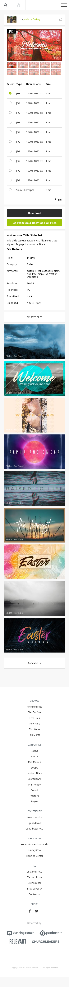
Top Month (34, 734)
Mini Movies (34, 762)
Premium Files (34, 706)
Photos (34, 756)
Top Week (34, 729)
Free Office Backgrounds (34, 844)
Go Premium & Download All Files (35, 223)
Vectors (34, 795)
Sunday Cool (34, 850)
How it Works (34, 817)
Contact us (34, 894)
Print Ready (34, 784)
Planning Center (34, 855)
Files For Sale (35, 712)
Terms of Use (34, 877)
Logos (34, 801)
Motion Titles (35, 773)
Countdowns (34, 778)
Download (34, 213)
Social (34, 750)
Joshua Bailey (32, 19)
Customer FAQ (35, 871)
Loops (34, 767)
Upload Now (34, 823)
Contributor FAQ (34, 828)
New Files (35, 723)
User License (34, 883)
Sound (34, 790)
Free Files (35, 718)
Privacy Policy (34, 888)
